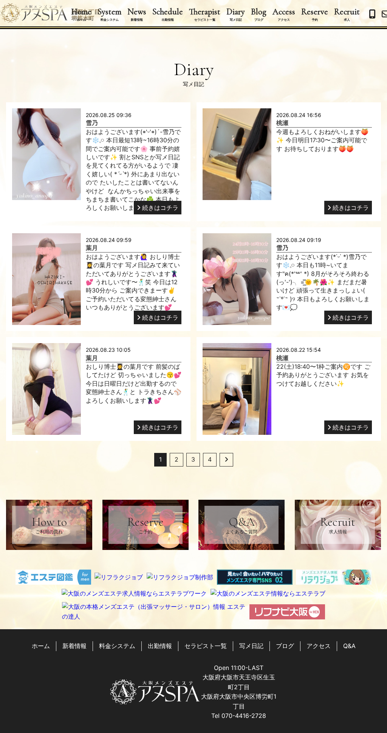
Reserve (314, 14)
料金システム (117, 646)
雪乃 (92, 122)
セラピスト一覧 (205, 646)
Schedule (167, 14)
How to (49, 524)
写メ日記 (251, 646)
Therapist (204, 14)
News (136, 14)
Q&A (241, 524)
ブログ (285, 646)
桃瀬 (282, 122)
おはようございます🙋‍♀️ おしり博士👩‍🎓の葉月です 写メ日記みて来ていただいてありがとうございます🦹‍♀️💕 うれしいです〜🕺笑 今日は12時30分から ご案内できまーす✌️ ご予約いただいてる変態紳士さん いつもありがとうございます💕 (133, 282)
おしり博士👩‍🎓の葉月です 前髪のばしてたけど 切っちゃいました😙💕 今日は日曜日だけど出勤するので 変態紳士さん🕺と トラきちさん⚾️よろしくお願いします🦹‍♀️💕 (133, 383)
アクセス (319, 646)
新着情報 (74, 646)
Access (283, 14)
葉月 (92, 247)
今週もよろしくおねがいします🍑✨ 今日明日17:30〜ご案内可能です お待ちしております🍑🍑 (322, 140)
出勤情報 (160, 646)
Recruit (347, 14)
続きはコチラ (160, 207)
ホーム (41, 646)
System (109, 14)
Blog (258, 14)
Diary (235, 14)
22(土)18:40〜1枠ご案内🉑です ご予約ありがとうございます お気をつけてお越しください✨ (323, 375)
